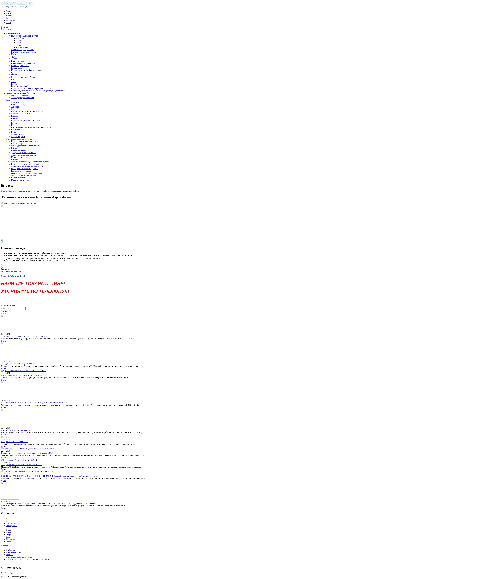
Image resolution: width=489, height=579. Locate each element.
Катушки (15, 84)
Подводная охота (13, 33)
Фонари (14, 75)
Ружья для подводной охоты (23, 52)
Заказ (8, 23)
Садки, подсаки (18, 136)
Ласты (14, 59)
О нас (8, 11)
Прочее (14, 159)
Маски (14, 54)
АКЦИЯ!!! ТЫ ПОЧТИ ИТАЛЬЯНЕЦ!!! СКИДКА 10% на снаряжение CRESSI (36, 403)
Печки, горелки (18, 178)
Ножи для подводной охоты (23, 63)
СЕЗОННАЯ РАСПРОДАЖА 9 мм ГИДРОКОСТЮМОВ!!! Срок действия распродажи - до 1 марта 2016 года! (49, 476)
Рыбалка (9, 100)
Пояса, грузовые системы (22, 61)
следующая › (11, 523)
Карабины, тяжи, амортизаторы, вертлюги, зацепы (33, 88)
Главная (4, 191)
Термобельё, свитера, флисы (23, 155)
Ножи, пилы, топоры (20, 180)
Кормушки (16, 130)
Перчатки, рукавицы (20, 66)
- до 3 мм (20, 38)
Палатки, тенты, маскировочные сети (27, 164)
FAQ (8, 18)
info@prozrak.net (16, 276)
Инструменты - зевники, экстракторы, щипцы (31, 127)
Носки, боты (16, 68)
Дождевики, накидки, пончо (23, 153)
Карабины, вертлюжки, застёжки (25, 120)
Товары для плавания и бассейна (20, 93)
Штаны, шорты (17, 143)
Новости (10, 13)
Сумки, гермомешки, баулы (23, 77)
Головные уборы (18, 150)
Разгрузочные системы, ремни (24, 169)
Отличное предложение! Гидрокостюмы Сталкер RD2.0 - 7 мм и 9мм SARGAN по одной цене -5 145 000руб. (48, 503)
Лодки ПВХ (16, 102)
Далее (3, 341)
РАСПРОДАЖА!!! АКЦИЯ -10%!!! (16, 430)
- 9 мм (19, 45)
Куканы (14, 72)
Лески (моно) (17, 109)
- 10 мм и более (23, 47)
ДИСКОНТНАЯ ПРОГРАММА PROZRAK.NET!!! (23, 375)
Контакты (10, 20)
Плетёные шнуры (18, 104)
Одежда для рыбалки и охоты (19, 139)
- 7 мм (19, 43)
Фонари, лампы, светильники (24, 175)
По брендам (6, 29)
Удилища (15, 107)
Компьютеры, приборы (21, 86)
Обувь (14, 148)
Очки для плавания (19, 95)
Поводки (15, 118)
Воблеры (15, 132)
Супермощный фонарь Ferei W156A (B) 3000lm (21, 464)
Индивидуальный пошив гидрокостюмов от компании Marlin (28, 453)
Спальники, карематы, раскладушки (27, 166)
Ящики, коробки (18, 134)
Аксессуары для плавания (22, 98)
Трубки (14, 56)
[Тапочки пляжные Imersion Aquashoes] (18, 203)
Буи (13, 79)
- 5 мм (19, 40)
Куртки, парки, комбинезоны (24, 141)
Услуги (9, 16)
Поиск (4, 308)
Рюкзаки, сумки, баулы (21, 171)
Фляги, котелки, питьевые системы (26, 173)
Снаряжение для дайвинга (22, 49)
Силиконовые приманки (22, 114)
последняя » (11, 526)
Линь (13, 82)
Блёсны (14, 116)
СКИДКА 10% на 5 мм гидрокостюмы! (18, 364)
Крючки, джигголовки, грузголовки (27, 111)
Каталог (12, 191)
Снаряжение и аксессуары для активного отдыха (27, 162)
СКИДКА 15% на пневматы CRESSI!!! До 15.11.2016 (24, 336)
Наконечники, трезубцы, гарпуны (26, 70)
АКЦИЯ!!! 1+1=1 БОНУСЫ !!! (14, 442)
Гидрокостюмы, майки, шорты (24, 36)
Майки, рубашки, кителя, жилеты (25, 146)
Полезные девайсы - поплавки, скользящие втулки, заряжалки (38, 91)
